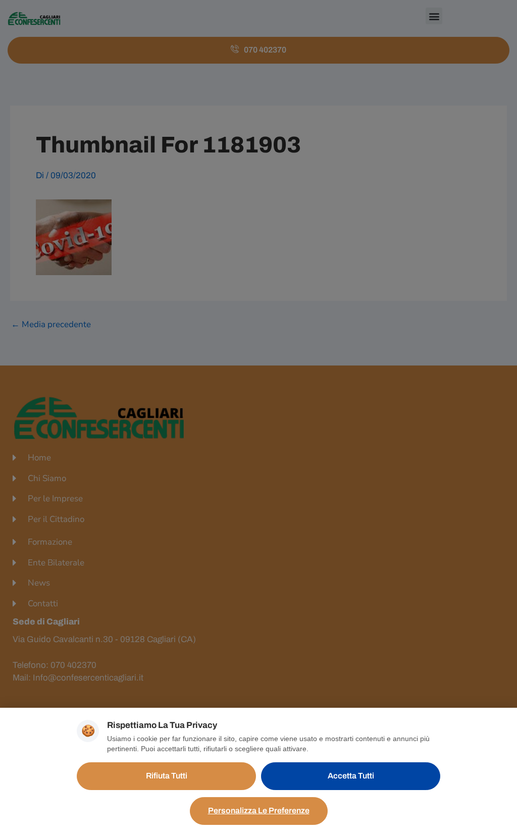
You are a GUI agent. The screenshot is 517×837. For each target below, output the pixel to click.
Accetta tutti (351, 775)
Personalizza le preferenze (258, 810)
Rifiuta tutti (166, 775)
